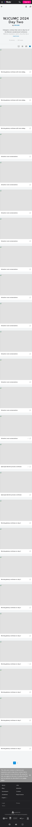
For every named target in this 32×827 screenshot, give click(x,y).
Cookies (18, 791)
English (4, 797)
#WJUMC (17, 25)
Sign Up (26, 2)
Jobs (17, 785)
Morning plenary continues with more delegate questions (13, 72)
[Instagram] (23, 824)
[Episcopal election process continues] (16, 453)
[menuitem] (20, 2)
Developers (5, 791)
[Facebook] (10, 824)
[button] (26, 7)
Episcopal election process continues (11, 466)
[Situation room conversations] (16, 143)
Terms (3, 805)
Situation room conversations (9, 156)
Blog (3, 788)
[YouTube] (16, 824)
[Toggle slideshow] (19, 46)
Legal (3, 803)
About (3, 785)
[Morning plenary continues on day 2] (16, 510)
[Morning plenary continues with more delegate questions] (16, 59)
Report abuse (20, 794)
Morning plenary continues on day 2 (11, 523)
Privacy (18, 803)
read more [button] (16, 36)
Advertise (18, 788)
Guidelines (5, 794)
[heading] (7, 2)
